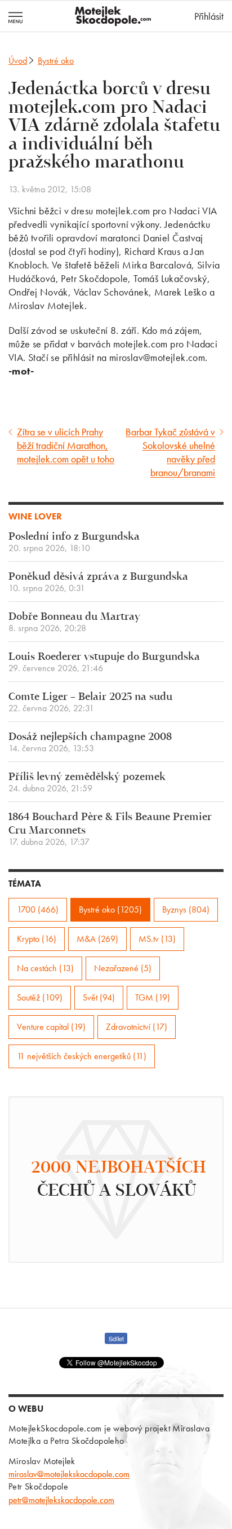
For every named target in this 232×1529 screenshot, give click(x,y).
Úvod (17, 61)
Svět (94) (99, 997)
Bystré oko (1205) (110, 909)
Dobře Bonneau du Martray (74, 622)
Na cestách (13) (45, 968)
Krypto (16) (36, 939)
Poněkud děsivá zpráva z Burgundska (98, 582)
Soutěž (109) (40, 997)
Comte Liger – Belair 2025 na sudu (90, 702)
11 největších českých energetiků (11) (81, 1056)
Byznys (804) (185, 909)
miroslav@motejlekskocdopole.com (69, 1474)
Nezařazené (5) (122, 968)
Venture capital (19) (51, 1027)
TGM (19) (152, 997)
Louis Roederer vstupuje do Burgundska (104, 662)
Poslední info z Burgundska (74, 542)
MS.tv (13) (157, 939)
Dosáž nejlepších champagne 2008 (90, 742)
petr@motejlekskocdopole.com (61, 1500)
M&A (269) (97, 939)
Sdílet (116, 1338)
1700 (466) (38, 909)
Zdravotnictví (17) (136, 1027)
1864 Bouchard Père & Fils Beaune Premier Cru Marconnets (110, 829)
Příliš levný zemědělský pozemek (87, 782)
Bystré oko (56, 61)
